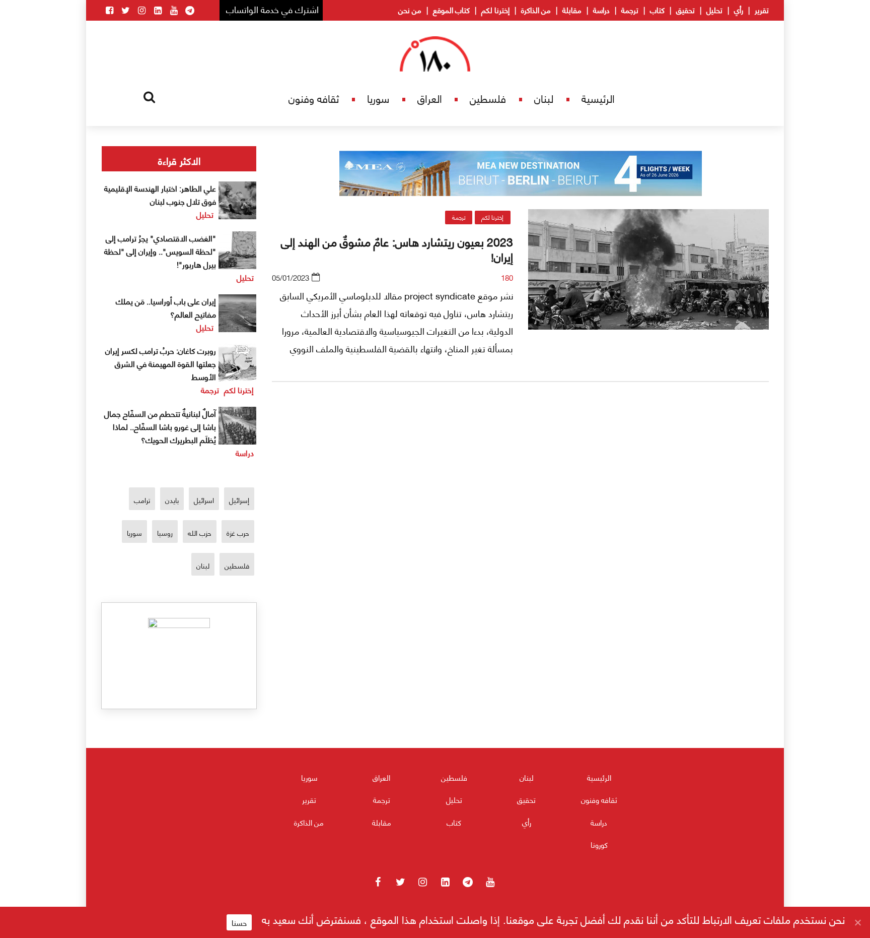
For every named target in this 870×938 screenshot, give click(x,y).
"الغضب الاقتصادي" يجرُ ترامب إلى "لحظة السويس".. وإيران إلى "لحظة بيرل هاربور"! (160, 250)
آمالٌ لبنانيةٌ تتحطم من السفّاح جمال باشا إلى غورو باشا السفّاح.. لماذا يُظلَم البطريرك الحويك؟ (160, 426)
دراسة (601, 10)
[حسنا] (857, 922)
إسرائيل (239, 499)
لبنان (543, 98)
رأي (738, 10)
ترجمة (629, 10)
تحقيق (685, 10)
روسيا (165, 532)
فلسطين (488, 98)
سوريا (378, 98)
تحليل (714, 10)
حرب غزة (238, 532)
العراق (429, 98)
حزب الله (199, 532)
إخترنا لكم (495, 10)
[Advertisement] (520, 508)
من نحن (409, 10)
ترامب (142, 499)
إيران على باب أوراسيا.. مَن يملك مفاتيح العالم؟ (166, 307)
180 (507, 277)
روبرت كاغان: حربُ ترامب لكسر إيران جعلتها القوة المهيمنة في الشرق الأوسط (160, 363)
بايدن (172, 499)
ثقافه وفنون (313, 98)
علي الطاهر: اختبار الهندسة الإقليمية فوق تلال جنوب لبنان (160, 194)
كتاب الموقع (451, 10)
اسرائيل (204, 499)
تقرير (762, 10)
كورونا (599, 844)
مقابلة (572, 10)
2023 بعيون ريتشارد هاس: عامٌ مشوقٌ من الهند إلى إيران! (397, 248)
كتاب (657, 10)
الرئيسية (598, 98)
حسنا (239, 922)
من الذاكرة (536, 10)
